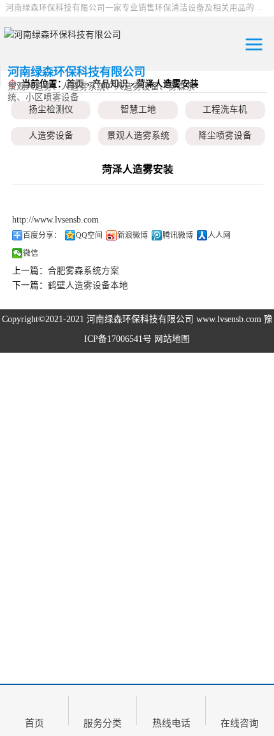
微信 (30, 253)
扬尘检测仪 (51, 109)
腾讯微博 (177, 235)
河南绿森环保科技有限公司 (140, 319)
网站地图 (172, 339)
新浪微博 (132, 235)
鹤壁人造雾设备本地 (88, 285)
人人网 (219, 235)
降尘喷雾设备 (225, 135)
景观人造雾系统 (138, 135)
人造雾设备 (51, 135)
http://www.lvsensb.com (55, 219)
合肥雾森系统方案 (83, 271)
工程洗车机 (225, 109)
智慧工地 (138, 109)
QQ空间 (89, 235)
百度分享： (42, 235)
